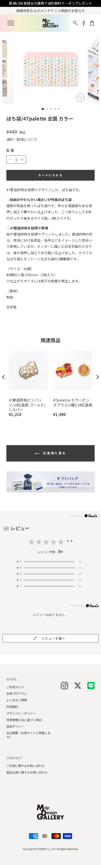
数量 (10, 150)
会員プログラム (16, 693)
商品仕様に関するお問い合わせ (27, 772)
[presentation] (3, 376)
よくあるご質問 (16, 700)
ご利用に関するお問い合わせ (25, 766)
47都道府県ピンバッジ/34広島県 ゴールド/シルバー (27, 405)
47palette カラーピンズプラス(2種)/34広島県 (72, 402)
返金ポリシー (15, 726)
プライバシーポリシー (21, 713)
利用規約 (12, 706)
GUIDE (11, 679)
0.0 (70, 540)
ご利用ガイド (15, 687)
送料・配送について (21, 139)
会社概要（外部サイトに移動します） (28, 735)
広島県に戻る (54, 453)
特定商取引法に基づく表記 (24, 720)
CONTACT (14, 758)
